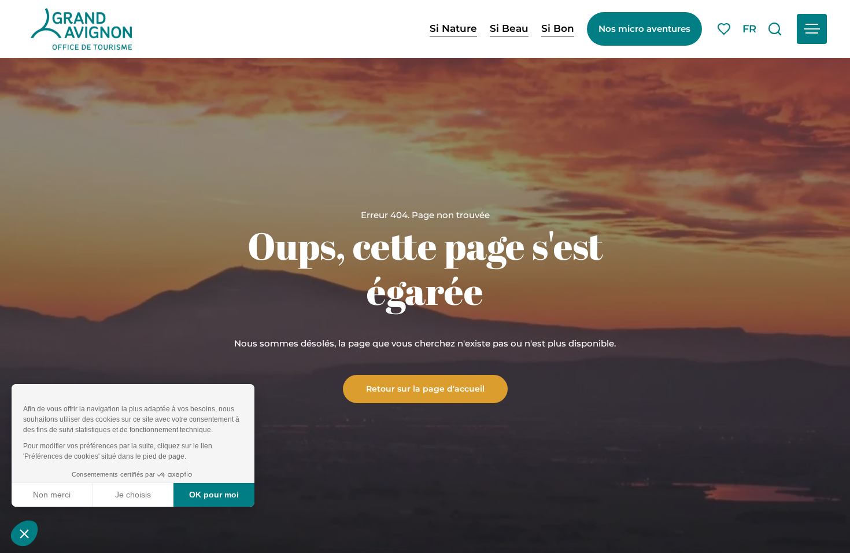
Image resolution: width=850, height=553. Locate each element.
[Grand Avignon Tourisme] (81, 29)
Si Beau (509, 28)
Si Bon (557, 28)
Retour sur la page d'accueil (425, 388)
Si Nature (453, 28)
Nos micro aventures (644, 28)
